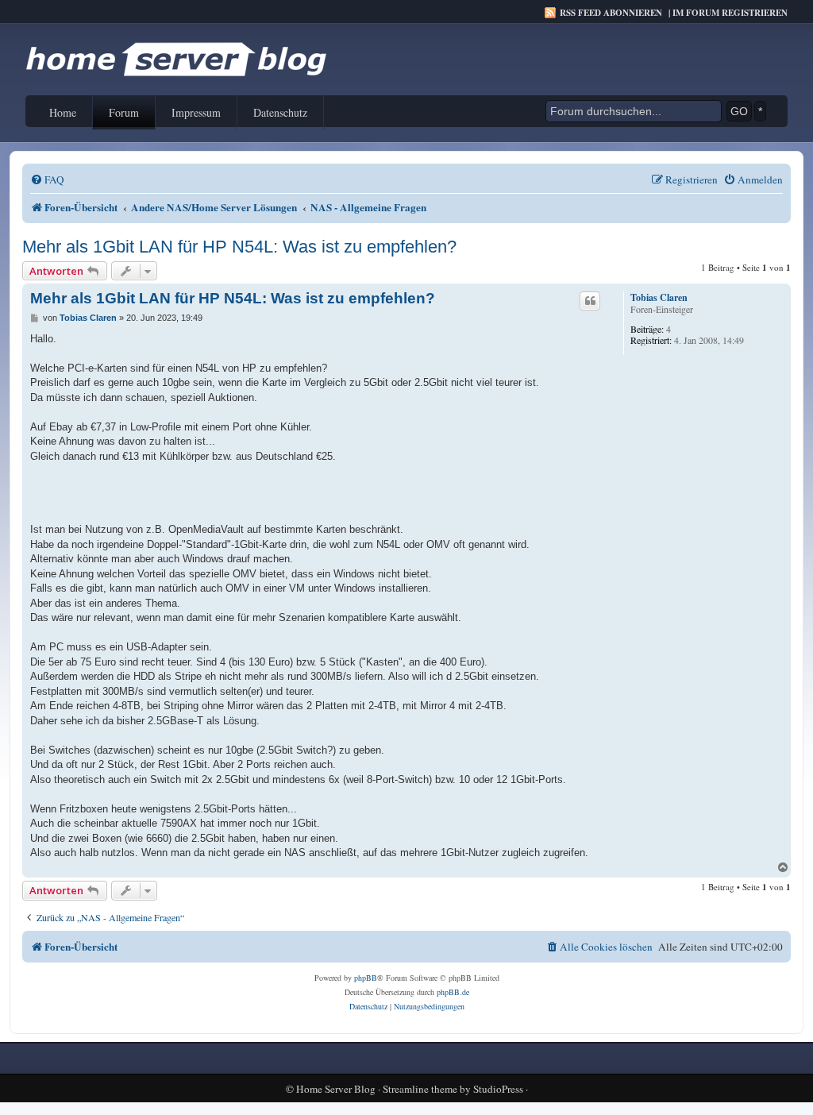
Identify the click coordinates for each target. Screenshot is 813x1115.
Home (62, 112)
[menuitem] (47, 179)
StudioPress (498, 1089)
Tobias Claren (659, 297)
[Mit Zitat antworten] (590, 301)
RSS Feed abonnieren (611, 12)
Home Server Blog (336, 1089)
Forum (124, 112)
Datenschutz (280, 112)
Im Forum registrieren (730, 12)
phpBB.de (453, 991)
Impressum (196, 112)
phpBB (365, 977)
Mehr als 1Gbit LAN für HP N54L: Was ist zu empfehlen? (239, 247)
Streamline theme (420, 1089)
